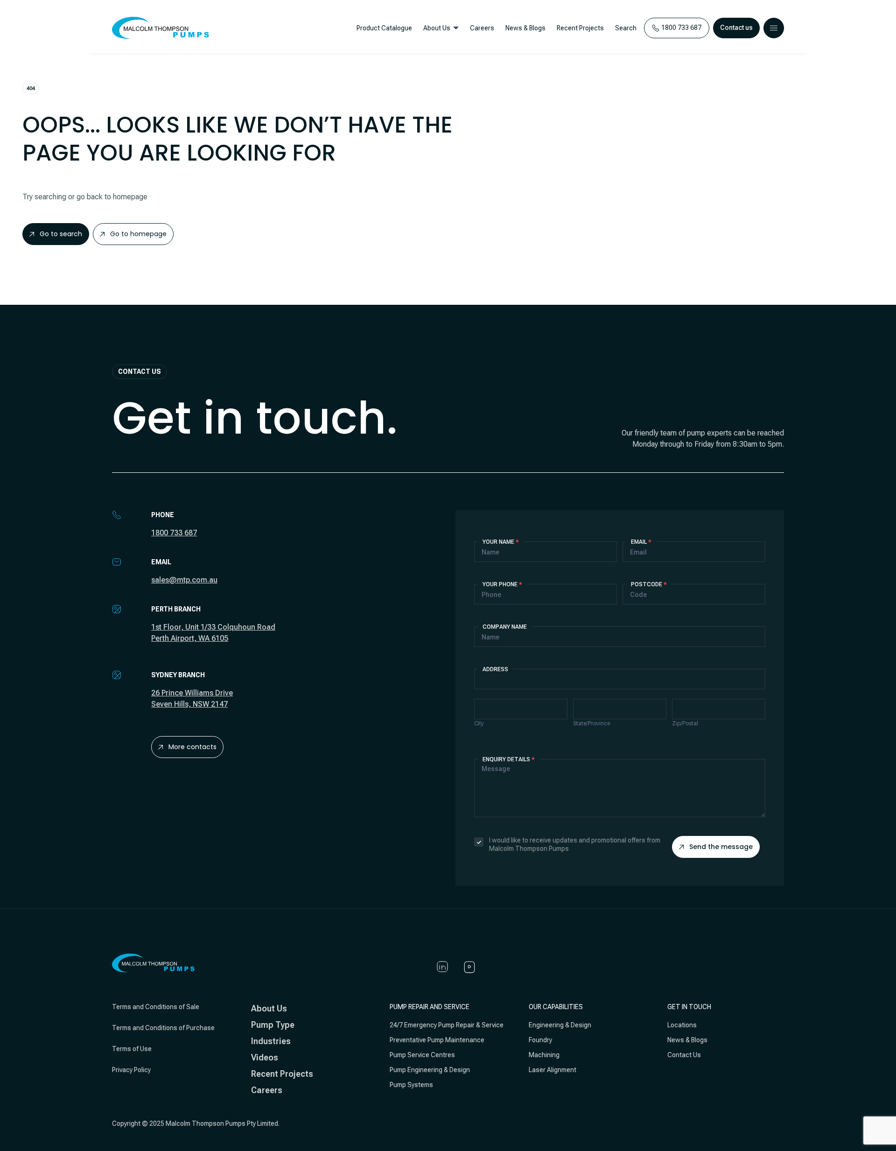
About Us (436, 28)
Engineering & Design (560, 1025)
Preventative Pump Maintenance (437, 1040)
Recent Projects (580, 28)
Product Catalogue (384, 28)
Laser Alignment (552, 1070)
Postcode (649, 584)
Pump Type (272, 1025)
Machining (544, 1055)
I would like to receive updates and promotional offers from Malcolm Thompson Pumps (574, 844)
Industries (271, 1041)
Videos (264, 1057)
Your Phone (502, 584)
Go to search (61, 234)
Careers (482, 28)
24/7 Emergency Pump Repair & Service (447, 1025)
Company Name (505, 627)
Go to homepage (138, 234)
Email (641, 542)
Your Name (501, 542)
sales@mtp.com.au (184, 580)
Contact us (736, 27)
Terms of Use (132, 1049)
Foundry (540, 1040)
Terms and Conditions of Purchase (163, 1028)
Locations (682, 1025)
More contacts (192, 746)
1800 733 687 (174, 532)
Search (626, 28)
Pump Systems (411, 1084)
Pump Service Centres (422, 1055)
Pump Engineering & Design (430, 1070)
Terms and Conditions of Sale (155, 1007)
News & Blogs (525, 28)
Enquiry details (509, 759)
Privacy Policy (131, 1070)
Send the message (721, 846)
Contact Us (684, 1055)
